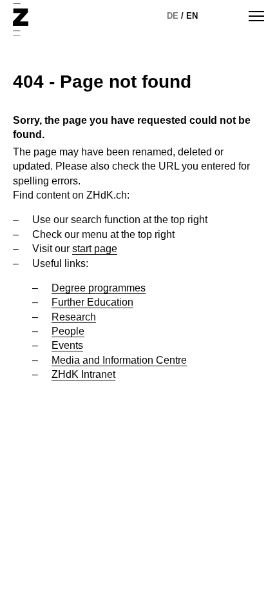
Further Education (92, 302)
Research (74, 316)
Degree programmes (99, 287)
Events (67, 345)
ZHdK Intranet (83, 374)
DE (172, 16)
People (68, 331)
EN (192, 16)
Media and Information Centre (119, 360)
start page (94, 248)
